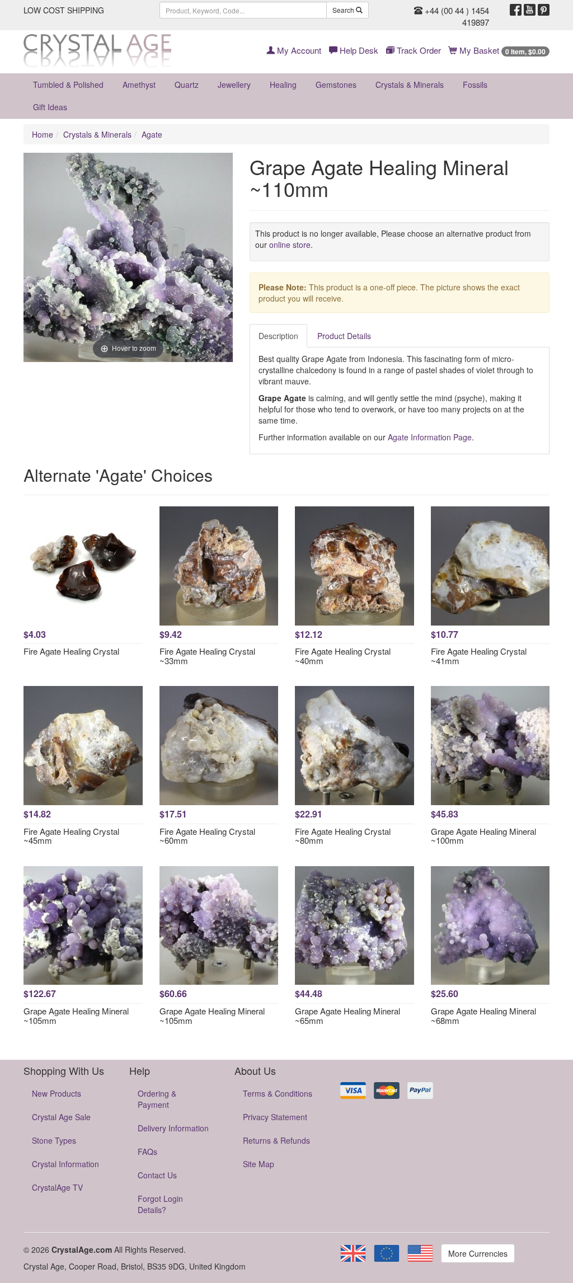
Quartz (187, 84)
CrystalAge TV (57, 1187)
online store (290, 244)
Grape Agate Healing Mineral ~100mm (483, 836)
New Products (56, 1093)
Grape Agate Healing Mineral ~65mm (347, 1015)
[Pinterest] (543, 10)
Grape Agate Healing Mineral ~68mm (483, 1015)
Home (42, 134)
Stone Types (54, 1140)
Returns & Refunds (276, 1140)
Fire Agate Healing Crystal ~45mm (71, 836)
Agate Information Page (430, 437)
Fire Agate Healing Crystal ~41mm (479, 655)
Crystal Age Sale (61, 1116)
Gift (50, 106)
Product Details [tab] (344, 335)
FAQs (147, 1151)
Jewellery (234, 84)
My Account (298, 50)
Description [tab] (278, 335)
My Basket (501, 50)
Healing (283, 84)
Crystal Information (65, 1163)
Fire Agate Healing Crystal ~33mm (207, 655)
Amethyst (139, 84)
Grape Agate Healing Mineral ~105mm (76, 1015)
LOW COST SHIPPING (64, 10)
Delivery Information (173, 1128)
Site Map (258, 1163)
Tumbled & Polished (68, 84)
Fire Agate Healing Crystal (71, 651)
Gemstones (336, 84)
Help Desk (357, 50)
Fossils (475, 84)
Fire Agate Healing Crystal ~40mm (343, 655)
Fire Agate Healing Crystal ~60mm (207, 836)
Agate (152, 134)
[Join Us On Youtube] (530, 10)
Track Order (417, 50)
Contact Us (157, 1175)
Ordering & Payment (157, 1099)
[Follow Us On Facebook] (516, 10)
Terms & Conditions (277, 1093)
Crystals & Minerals (409, 84)
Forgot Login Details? (160, 1204)
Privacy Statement (275, 1116)
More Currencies (478, 1253)
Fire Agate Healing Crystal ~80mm (343, 836)
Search (344, 10)
